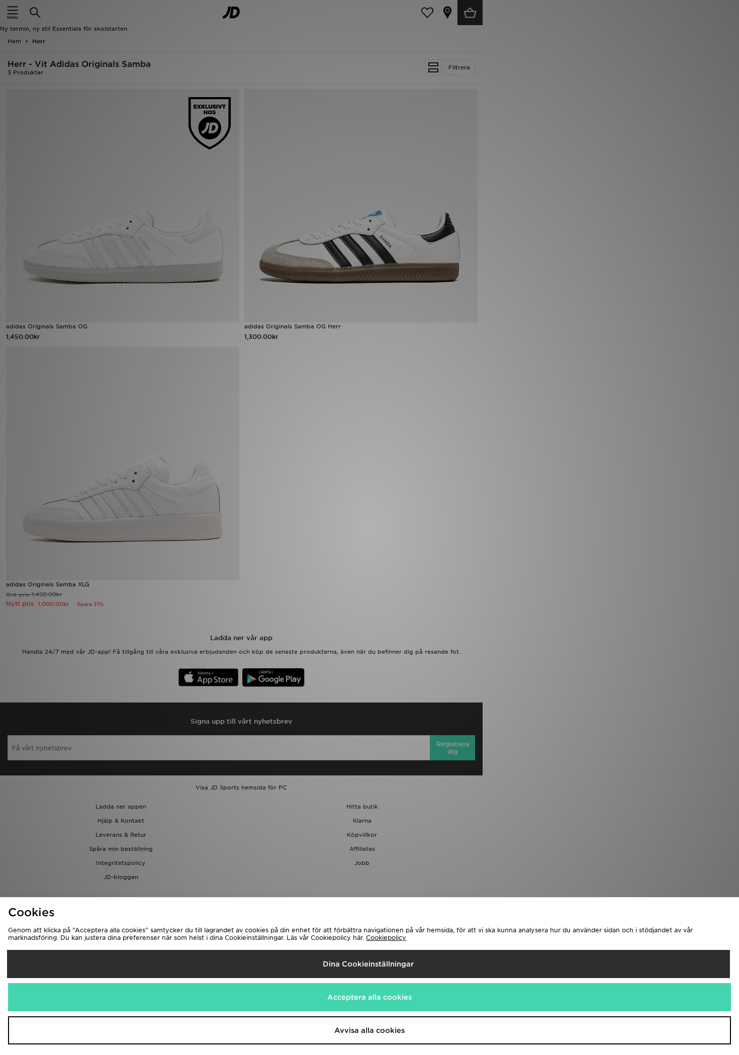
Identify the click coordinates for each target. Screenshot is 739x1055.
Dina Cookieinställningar (368, 964)
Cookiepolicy (386, 937)
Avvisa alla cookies (369, 1030)
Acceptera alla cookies (369, 997)
